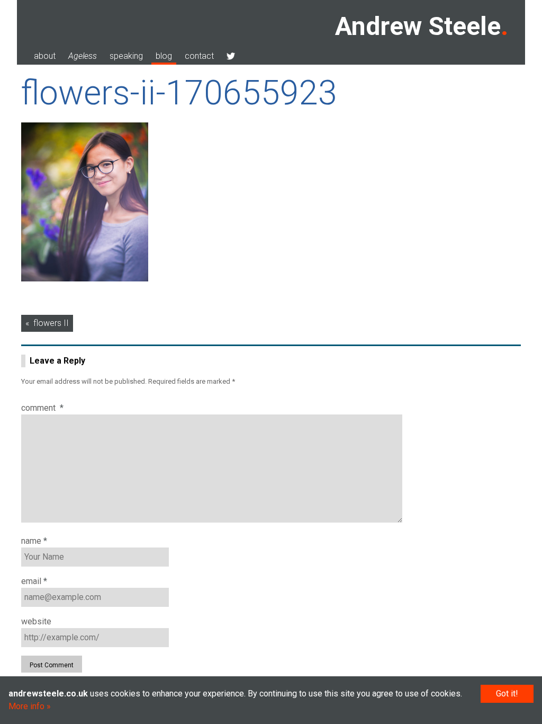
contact (199, 56)
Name (34, 541)
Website (36, 621)
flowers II (51, 323)
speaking (126, 56)
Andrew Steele (418, 26)
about (45, 56)
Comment (42, 408)
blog (164, 56)
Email (34, 581)
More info (26, 706)
